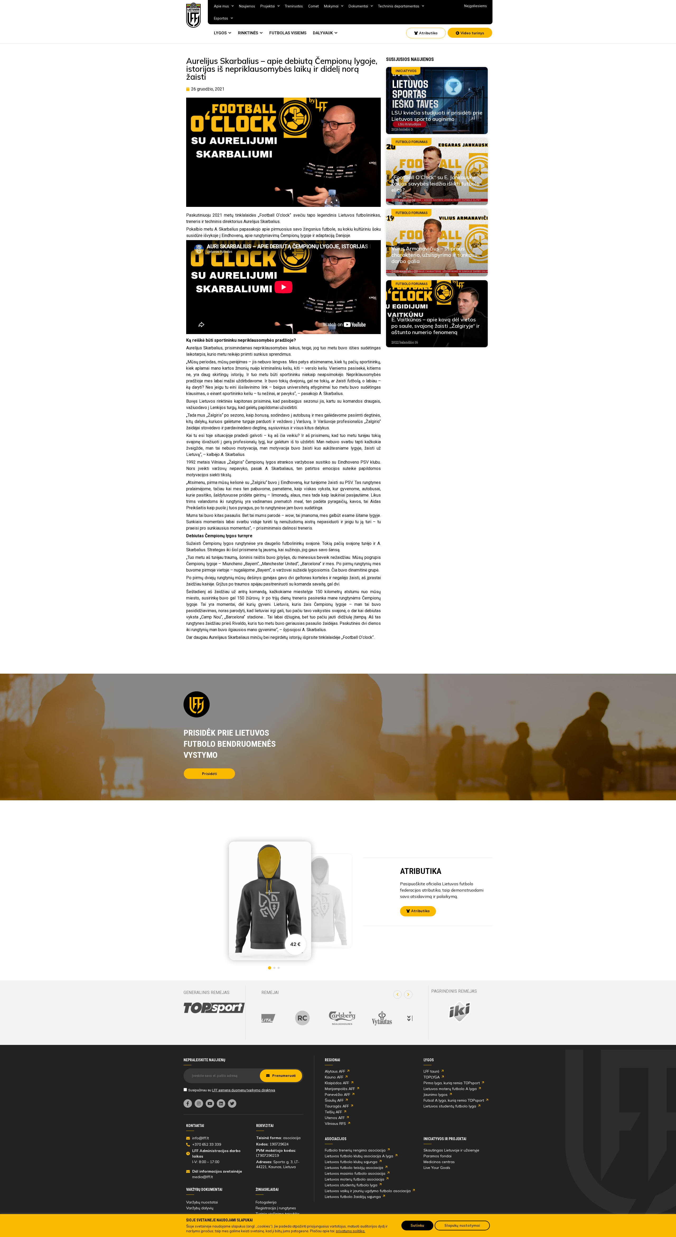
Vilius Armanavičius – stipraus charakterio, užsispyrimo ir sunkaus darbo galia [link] (434, 254)
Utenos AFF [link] (335, 1117)
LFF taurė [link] (431, 1071)
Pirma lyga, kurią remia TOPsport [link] (452, 1083)
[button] (397, 994)
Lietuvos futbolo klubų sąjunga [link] (351, 1161)
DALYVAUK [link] (323, 33)
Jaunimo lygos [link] (436, 1094)
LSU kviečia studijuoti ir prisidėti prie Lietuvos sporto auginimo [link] (436, 115)
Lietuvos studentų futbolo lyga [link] (450, 1106)
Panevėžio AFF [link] (337, 1094)
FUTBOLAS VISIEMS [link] (287, 33)
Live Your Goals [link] (437, 1167)
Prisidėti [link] (209, 774)
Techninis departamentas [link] (398, 6)
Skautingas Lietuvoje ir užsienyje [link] (451, 1150)
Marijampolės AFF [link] (340, 1088)
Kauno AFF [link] (334, 1077)
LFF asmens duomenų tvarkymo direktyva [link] (243, 1090)
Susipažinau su (231, 1090)
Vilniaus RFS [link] (335, 1123)
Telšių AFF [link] (333, 1112)
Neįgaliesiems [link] (475, 6)
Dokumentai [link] (358, 6)
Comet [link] (313, 6)
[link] (193, 15)
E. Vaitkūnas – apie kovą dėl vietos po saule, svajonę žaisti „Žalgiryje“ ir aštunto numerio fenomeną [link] (435, 325)
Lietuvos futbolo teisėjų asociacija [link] (354, 1167)
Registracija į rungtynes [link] (276, 1208)
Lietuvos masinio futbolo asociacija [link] (355, 1173)
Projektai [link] (267, 6)
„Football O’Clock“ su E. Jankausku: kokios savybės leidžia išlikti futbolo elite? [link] (435, 183)
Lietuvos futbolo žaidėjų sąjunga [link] (353, 1196)
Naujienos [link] (247, 6)
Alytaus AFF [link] (335, 1071)
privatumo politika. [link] (350, 1231)
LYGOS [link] (220, 33)
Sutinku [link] (417, 1225)
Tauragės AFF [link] (337, 1106)
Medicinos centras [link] (439, 1161)
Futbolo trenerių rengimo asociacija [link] (355, 1150)
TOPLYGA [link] (432, 1077)
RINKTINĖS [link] (248, 33)
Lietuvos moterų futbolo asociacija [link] (354, 1179)
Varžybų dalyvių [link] (199, 1208)
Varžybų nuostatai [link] (202, 1202)
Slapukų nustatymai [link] (462, 1225)
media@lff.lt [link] (202, 1176)
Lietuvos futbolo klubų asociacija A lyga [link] (359, 1156)
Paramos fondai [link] (438, 1156)
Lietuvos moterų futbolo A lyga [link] (450, 1088)
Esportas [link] (221, 18)
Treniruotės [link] (294, 6)
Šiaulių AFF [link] (334, 1100)
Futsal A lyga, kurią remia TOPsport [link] (454, 1100)
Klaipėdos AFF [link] (337, 1083)
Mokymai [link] (331, 6)
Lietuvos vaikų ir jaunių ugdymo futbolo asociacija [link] (368, 1190)
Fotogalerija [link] (266, 1202)
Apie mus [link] (221, 6)
